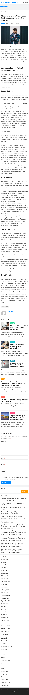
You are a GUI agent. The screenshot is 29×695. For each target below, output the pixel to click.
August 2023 (4, 634)
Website (3, 471)
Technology (4, 679)
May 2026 (3, 567)
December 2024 (5, 595)
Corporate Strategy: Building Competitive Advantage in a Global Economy (12, 512)
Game (2, 652)
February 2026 (5, 576)
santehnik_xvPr (5, 543)
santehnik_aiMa (5, 531)
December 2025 (5, 581)
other (2, 668)
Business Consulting (6, 646)
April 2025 (4, 584)
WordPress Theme (23, 690)
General (6, 11)
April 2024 (4, 615)
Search (3, 488)
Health (3, 657)
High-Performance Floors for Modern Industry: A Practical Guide (17, 365)
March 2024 (4, 617)
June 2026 (3, 565)
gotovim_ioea (5, 525)
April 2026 (4, 570)
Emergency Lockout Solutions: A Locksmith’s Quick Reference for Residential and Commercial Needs (14, 526)
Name (3, 458)
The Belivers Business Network (9, 4)
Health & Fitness (5, 660)
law (2, 663)
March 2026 (4, 573)
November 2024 (5, 598)
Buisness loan (5, 641)
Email (3, 465)
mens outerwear (5, 306)
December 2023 (5, 626)
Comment (4, 441)
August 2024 (4, 603)
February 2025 (5, 590)
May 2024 (3, 612)
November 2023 (5, 628)
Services (3, 677)
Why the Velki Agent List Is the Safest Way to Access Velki (19, 327)
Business (12, 360)
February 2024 (5, 620)
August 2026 (4, 559)
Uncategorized (5, 685)
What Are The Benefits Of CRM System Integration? (18, 346)
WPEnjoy (15, 691)
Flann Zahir (11, 311)
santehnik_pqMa (5, 537)
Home (2, 11)
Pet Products (4, 671)
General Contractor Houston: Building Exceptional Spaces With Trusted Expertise (13, 517)
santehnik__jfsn (5, 549)
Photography (4, 674)
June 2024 (3, 609)
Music (2, 666)
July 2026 (3, 562)
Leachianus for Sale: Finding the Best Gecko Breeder (14, 400)
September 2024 (5, 601)
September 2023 (5, 631)
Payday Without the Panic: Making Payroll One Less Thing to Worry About (14, 499)
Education (4, 649)
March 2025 (4, 587)
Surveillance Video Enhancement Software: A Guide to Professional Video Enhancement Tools (13, 383)
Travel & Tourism (5, 682)
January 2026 (4, 579)
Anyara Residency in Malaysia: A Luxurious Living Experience (18, 417)
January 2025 (4, 592)
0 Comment (16, 23)
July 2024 (3, 606)
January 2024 (4, 623)
